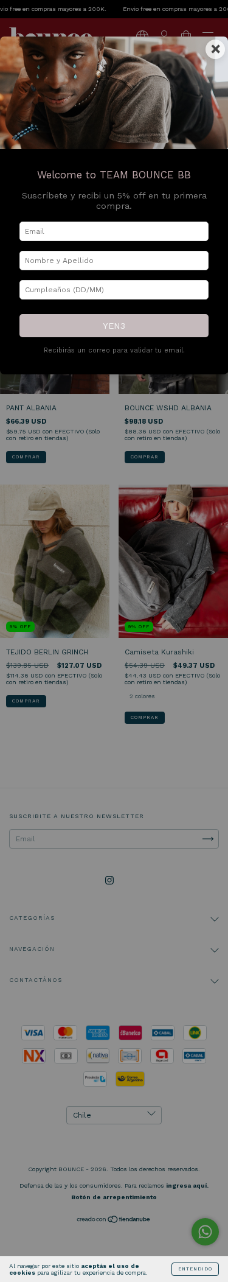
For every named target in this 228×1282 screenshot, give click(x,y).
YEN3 (114, 326)
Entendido (195, 1269)
